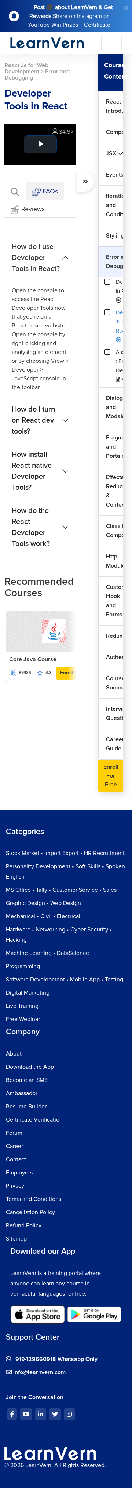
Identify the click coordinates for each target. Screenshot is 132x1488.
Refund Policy (23, 1225)
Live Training (22, 1006)
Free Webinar (23, 1019)
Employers (19, 1172)
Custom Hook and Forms (114, 600)
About (14, 1053)
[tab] (15, 191)
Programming (23, 966)
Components (114, 132)
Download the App (30, 1067)
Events (114, 174)
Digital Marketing (28, 992)
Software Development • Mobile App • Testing (64, 979)
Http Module (114, 561)
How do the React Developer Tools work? (31, 527)
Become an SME (27, 1080)
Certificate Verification (34, 1119)
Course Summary (114, 683)
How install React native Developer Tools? (32, 471)
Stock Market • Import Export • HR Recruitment (65, 853)
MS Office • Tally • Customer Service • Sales (61, 890)
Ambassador (21, 1093)
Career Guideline (114, 744)
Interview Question (114, 713)
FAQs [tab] (49, 191)
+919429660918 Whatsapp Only (54, 1359)
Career (14, 1146)
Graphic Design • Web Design (43, 903)
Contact (16, 1159)
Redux (114, 636)
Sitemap (16, 1238)
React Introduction (114, 106)
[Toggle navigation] (111, 43)
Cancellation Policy (30, 1212)
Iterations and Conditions (114, 205)
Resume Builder (26, 1106)
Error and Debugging (114, 261)
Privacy (15, 1186)
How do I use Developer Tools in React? (36, 257)
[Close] (126, 8)
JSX (111, 153)
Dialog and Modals (114, 407)
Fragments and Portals (114, 447)
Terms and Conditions (33, 1199)
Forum (14, 1133)
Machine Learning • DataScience (47, 953)
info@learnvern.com (39, 1372)
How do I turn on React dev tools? (33, 420)
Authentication (114, 657)
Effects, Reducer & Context (114, 491)
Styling (114, 235)
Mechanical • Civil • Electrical (43, 916)
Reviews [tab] (33, 209)
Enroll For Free (110, 775)
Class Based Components (114, 530)
